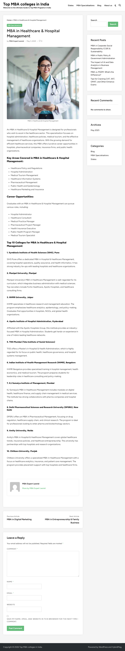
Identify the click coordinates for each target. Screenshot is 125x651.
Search (94, 20)
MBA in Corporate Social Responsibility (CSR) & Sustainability (101, 48)
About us (108, 5)
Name (10, 582)
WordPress (103, 647)
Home (9, 20)
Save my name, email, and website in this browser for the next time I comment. (42, 620)
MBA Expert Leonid (16, 41)
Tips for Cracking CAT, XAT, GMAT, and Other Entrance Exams (103, 82)
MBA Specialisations (85, 5)
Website (11, 605)
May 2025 (95, 130)
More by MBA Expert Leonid (34, 488)
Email (10, 593)
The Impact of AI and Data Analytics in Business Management (102, 65)
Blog (99, 5)
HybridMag (116, 647)
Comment (12, 549)
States (70, 5)
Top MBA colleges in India (26, 4)
